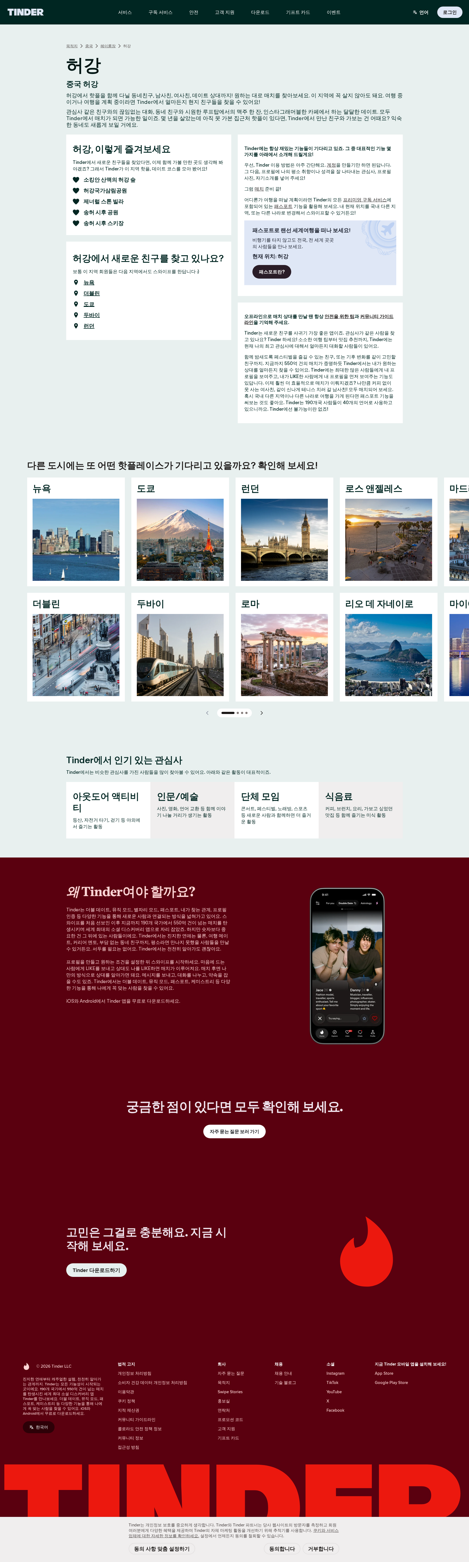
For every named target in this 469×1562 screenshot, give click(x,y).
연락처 (224, 1410)
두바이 (92, 315)
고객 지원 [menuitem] (224, 12)
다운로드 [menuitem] (260, 12)
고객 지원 (226, 1429)
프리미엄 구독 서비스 (365, 199)
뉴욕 (89, 282)
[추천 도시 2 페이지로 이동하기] (238, 713)
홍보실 (224, 1401)
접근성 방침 (128, 1447)
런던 (89, 326)
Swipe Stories (230, 1392)
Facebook (335, 1410)
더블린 (92, 293)
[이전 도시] (207, 713)
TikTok (332, 1382)
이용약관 (126, 1392)
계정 (331, 165)
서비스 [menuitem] (125, 12)
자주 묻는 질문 (231, 1373)
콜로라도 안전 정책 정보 (140, 1429)
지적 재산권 (128, 1410)
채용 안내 (283, 1373)
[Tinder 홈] (26, 12)
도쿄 (89, 304)
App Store (384, 1373)
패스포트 (283, 206)
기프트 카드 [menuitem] (298, 12)
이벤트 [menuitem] (334, 12)
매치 (259, 189)
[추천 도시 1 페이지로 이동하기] (227, 713)
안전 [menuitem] (193, 12)
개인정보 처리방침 (134, 1373)
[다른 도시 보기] (261, 713)
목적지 (72, 45)
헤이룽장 (108, 45)
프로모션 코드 (230, 1419)
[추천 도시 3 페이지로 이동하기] (242, 713)
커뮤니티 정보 (130, 1438)
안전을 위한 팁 (339, 316)
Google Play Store (391, 1382)
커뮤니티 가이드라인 (137, 1419)
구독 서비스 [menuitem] (160, 12)
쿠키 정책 (126, 1401)
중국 (89, 45)
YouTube (334, 1392)
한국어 (42, 1427)
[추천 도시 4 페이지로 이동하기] (246, 713)
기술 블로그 (285, 1382)
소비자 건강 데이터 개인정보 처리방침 (152, 1382)
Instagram (335, 1373)
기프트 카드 (228, 1438)
